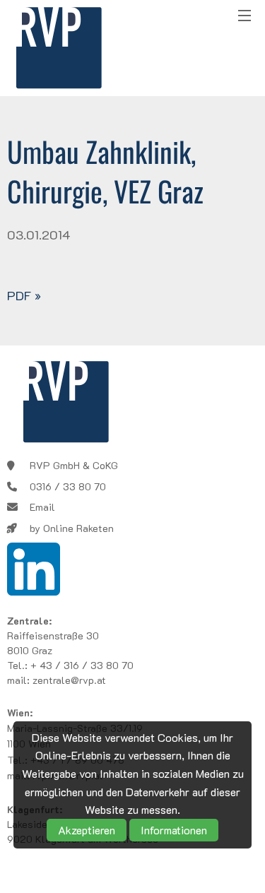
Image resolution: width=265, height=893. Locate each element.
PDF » (24, 295)
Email (42, 507)
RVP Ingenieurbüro (59, 48)
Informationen (174, 829)
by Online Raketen (72, 528)
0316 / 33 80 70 (68, 486)
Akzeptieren (86, 829)
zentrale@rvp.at (69, 680)
